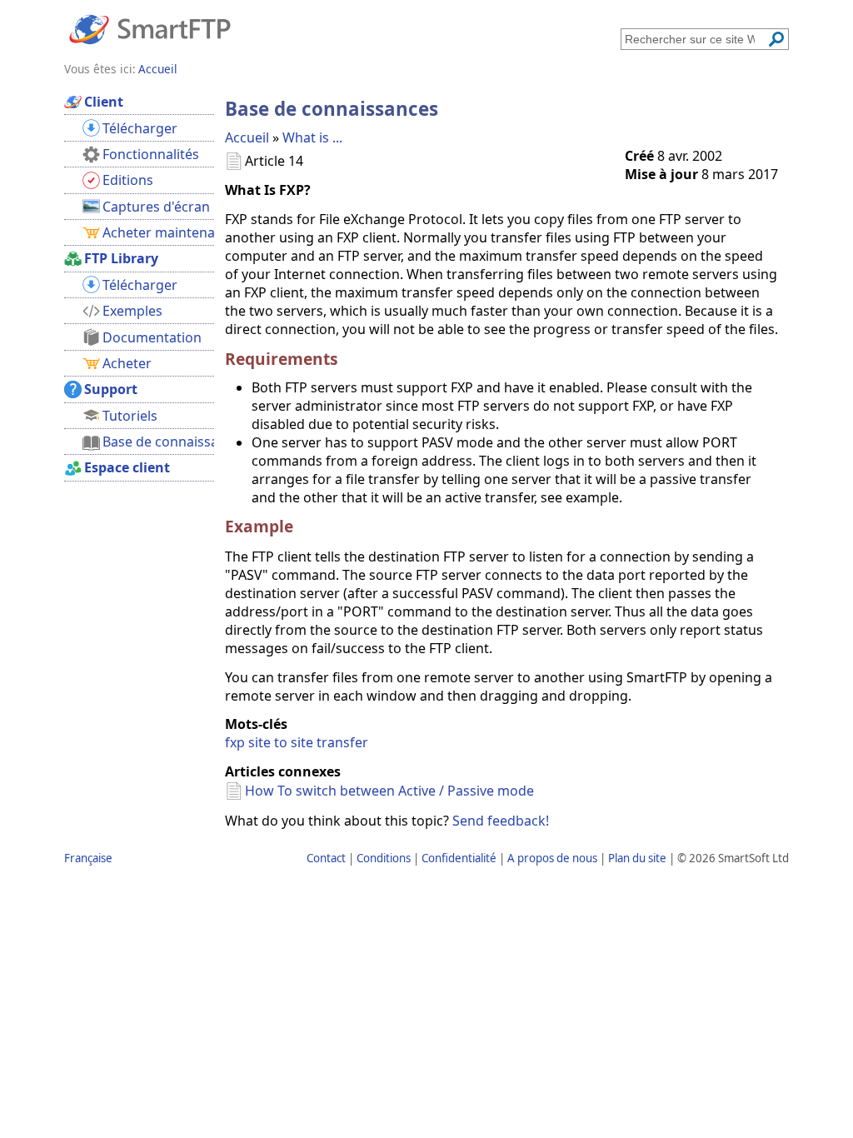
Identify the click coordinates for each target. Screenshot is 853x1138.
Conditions (384, 858)
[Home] (150, 28)
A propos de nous (552, 858)
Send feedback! (500, 820)
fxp (235, 742)
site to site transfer (308, 742)
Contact (326, 858)
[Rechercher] (776, 39)
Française (88, 858)
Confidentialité (459, 858)
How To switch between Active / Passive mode (389, 790)
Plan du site (637, 858)
